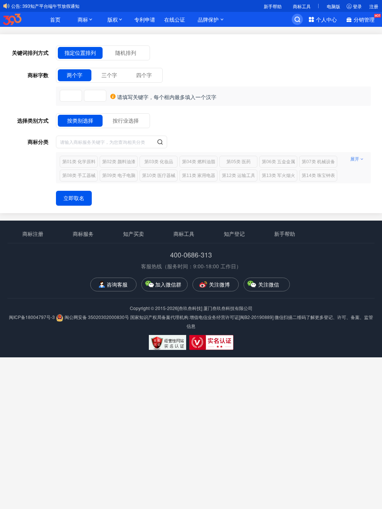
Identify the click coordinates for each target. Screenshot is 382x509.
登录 (357, 6)
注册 (373, 6)
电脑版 (333, 6)
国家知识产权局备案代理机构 (159, 317)
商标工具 (302, 6)
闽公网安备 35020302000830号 (96, 317)
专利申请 (144, 19)
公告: (16, 6)
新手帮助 (273, 6)
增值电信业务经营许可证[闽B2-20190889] (231, 317)
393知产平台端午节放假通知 (50, 6)
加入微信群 (168, 284)
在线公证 (174, 19)
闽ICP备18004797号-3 (32, 317)
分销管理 (364, 19)
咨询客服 (117, 284)
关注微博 (219, 284)
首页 (55, 19)
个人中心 (326, 19)
